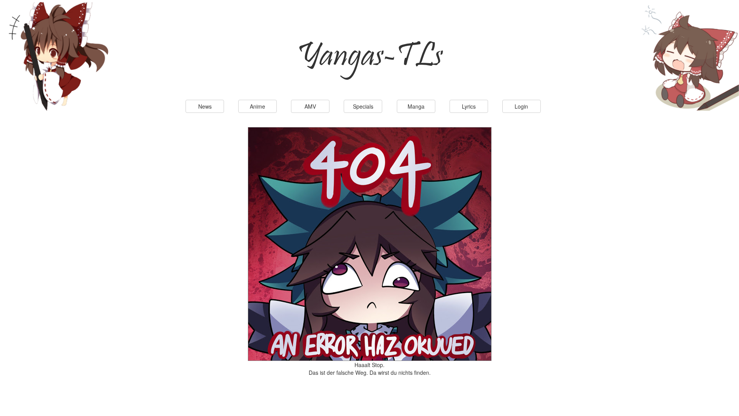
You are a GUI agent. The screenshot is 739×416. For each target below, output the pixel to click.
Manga (416, 106)
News (205, 106)
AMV (310, 106)
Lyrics (469, 106)
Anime (257, 106)
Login (521, 106)
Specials (363, 106)
